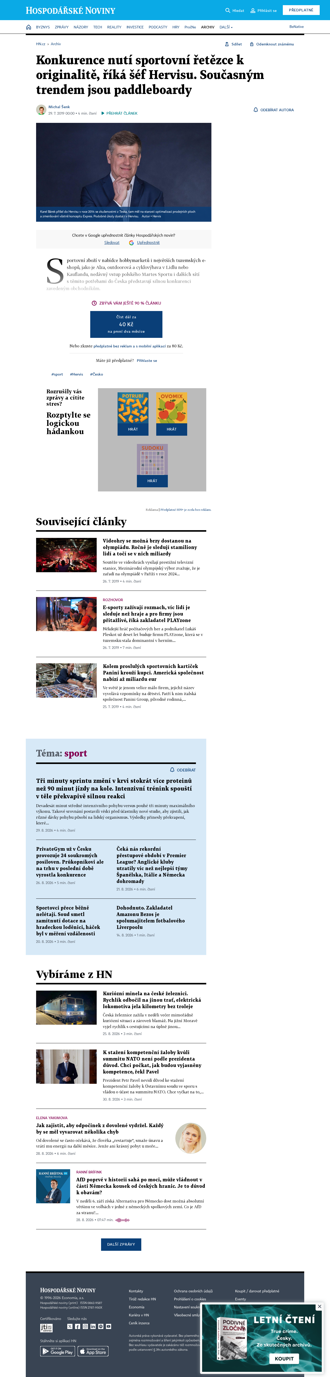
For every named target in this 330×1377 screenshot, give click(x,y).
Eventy (240, 1299)
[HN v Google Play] (57, 1351)
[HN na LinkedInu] (93, 1326)
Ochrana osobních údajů (193, 1291)
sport (75, 754)
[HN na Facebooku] (77, 1326)
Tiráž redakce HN (142, 1299)
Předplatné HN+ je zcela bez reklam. (185, 510)
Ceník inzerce (139, 1323)
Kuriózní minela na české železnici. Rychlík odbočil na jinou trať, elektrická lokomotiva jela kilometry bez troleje (152, 1000)
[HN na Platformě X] (69, 1326)
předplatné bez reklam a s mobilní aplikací (130, 346)
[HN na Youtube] (108, 1326)
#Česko (96, 374)
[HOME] (28, 27)
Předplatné (301, 10)
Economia (136, 1307)
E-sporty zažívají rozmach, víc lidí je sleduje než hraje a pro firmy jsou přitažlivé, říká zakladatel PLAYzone (147, 614)
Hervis (157, 216)
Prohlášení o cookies (190, 1299)
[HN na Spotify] (100, 1326)
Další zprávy (121, 1244)
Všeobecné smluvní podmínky (197, 1315)
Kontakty (136, 1291)
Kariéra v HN (139, 1315)
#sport (57, 374)
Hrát (133, 429)
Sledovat (112, 243)
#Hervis (76, 374)
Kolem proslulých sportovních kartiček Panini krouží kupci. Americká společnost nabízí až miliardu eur (153, 673)
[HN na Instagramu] (85, 1326)
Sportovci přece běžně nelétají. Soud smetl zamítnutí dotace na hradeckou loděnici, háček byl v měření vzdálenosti (68, 921)
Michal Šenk (59, 107)
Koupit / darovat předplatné (257, 1291)
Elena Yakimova (52, 1118)
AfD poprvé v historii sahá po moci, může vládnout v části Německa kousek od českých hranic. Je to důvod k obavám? (140, 1186)
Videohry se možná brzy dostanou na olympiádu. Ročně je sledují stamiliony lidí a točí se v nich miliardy (150, 547)
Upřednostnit (148, 243)
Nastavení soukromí (189, 1307)
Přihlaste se (147, 360)
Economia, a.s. (73, 1298)
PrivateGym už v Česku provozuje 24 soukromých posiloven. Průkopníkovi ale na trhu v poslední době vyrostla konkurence (70, 862)
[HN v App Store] (93, 1351)
